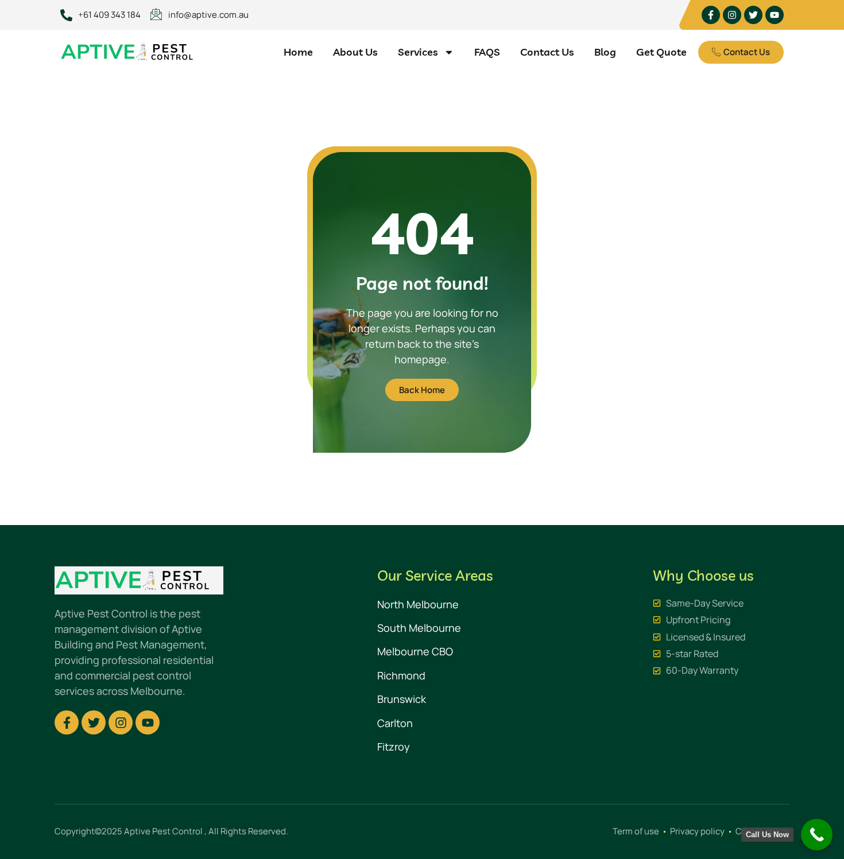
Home (298, 52)
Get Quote (661, 52)
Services (418, 52)
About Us (355, 52)
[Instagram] (732, 15)
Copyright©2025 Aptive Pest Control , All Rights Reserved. (171, 831)
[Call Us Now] (817, 834)
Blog (605, 52)
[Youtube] (774, 15)
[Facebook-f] (711, 15)
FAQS (487, 52)
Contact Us (547, 52)
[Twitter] (753, 15)
